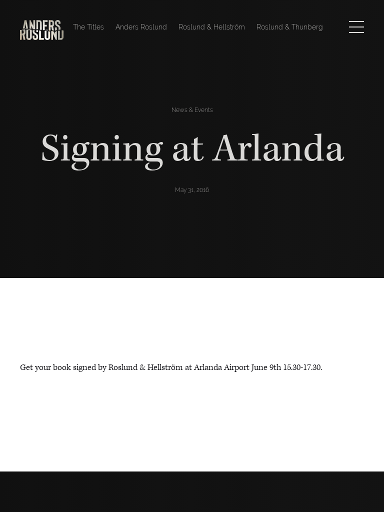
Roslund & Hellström (211, 27)
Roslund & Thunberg (289, 27)
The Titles (88, 27)
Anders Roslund (141, 27)
